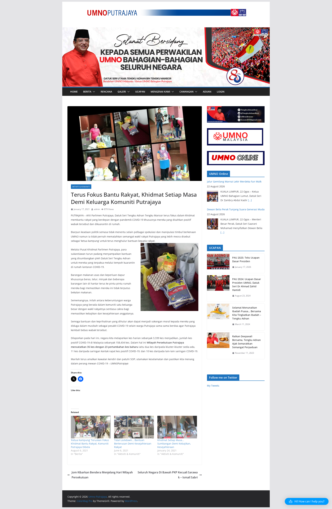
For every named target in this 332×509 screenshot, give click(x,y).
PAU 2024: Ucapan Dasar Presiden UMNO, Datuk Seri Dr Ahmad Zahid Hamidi (246, 284)
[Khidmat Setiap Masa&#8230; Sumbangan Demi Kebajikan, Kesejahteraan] (177, 427)
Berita (87, 91)
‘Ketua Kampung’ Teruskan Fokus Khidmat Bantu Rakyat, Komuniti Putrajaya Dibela (90, 443)
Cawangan (186, 91)
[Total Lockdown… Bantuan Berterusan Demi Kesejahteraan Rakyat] (134, 427)
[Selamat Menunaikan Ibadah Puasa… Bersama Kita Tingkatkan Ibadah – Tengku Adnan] (218, 317)
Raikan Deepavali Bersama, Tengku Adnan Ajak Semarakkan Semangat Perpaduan (246, 342)
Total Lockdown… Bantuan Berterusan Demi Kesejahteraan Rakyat (132, 443)
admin (97, 209)
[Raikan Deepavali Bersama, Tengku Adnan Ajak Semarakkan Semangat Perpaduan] (218, 345)
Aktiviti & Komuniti (81, 186)
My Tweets (213, 385)
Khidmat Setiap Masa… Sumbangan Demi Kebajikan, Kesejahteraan (174, 443)
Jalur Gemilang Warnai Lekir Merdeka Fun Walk (234, 213)
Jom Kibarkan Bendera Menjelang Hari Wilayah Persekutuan (102, 474)
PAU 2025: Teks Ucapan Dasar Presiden (246, 259)
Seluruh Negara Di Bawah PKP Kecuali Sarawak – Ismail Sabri (168, 474)
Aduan (207, 91)
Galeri (122, 91)
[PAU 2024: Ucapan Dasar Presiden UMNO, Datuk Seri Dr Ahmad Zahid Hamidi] (218, 288)
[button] (93, 91)
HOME (74, 91)
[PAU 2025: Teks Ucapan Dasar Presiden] (218, 263)
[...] (222, 204)
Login (220, 91)
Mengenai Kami (160, 91)
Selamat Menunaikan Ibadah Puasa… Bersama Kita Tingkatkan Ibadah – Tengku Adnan (246, 313)
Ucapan (140, 91)
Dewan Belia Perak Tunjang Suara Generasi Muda (236, 181)
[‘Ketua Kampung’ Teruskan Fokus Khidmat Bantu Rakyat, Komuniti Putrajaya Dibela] (91, 427)
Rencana (106, 91)
